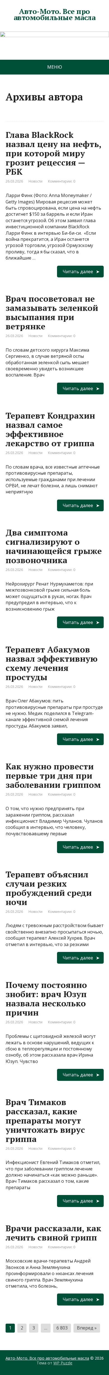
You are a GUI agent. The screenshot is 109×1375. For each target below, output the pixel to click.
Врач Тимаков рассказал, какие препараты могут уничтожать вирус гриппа (45, 1120)
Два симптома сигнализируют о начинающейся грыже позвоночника (54, 546)
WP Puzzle (62, 1363)
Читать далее (78, 271)
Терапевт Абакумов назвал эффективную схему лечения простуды (52, 663)
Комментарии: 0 (61, 181)
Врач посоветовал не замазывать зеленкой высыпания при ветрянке (52, 312)
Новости (35, 181)
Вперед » (87, 1328)
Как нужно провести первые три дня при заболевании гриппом (53, 775)
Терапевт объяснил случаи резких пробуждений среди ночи (49, 888)
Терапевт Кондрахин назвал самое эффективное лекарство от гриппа (50, 429)
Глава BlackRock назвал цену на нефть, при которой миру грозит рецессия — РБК (53, 153)
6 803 (62, 1328)
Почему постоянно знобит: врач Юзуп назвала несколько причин (46, 998)
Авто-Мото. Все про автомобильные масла (54, 14)
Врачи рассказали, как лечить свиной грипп (53, 1233)
